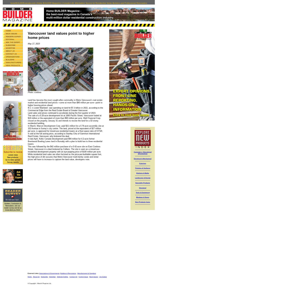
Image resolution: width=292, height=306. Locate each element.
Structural (142, 188)
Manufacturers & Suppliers (86, 273)
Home (30, 277)
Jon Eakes (103, 277)
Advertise (52, 277)
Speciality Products (142, 183)
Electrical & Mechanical (142, 159)
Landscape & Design (142, 178)
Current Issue (83, 277)
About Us (36, 277)
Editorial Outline (62, 277)
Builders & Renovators (68, 273)
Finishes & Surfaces (142, 168)
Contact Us (73, 277)
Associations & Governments (49, 273)
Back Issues (93, 277)
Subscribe (44, 277)
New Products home (142, 202)
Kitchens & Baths (142, 173)
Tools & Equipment (143, 192)
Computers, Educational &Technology (143, 153)
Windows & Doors (142, 197)
